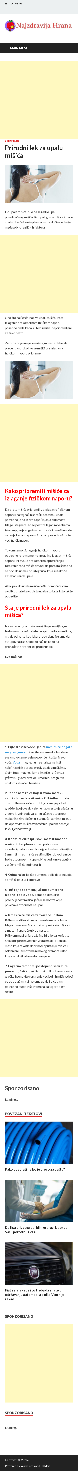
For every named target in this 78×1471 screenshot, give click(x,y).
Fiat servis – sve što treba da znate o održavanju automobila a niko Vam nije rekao (34, 1294)
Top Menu (15, 3)
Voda (16, 762)
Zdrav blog (12, 141)
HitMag (45, 1466)
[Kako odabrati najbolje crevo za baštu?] (39, 1165)
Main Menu (19, 48)
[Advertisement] (39, 100)
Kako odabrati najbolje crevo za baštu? (35, 1169)
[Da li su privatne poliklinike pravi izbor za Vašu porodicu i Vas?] (39, 1223)
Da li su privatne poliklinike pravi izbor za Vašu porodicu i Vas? (36, 1229)
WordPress (28, 1466)
